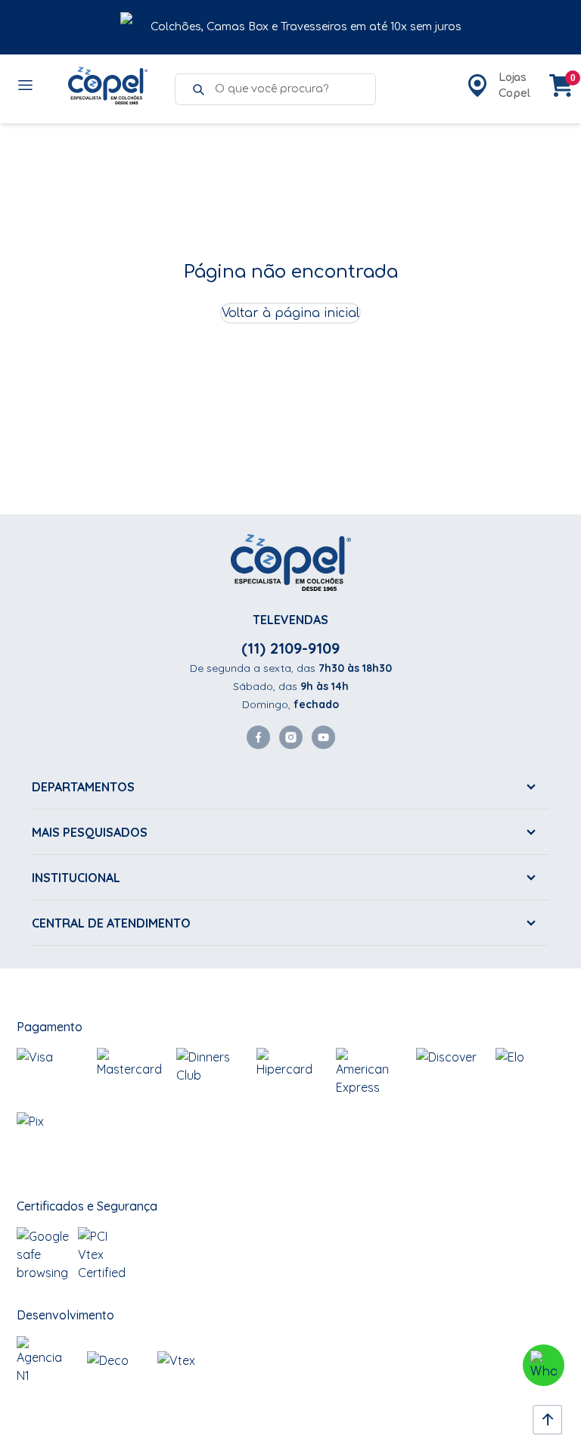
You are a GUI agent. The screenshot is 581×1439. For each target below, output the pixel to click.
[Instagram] (291, 737)
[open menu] (26, 86)
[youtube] (323, 737)
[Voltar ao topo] (543, 1415)
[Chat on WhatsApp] (543, 1365)
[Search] (198, 89)
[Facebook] (258, 737)
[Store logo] (108, 85)
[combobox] (287, 89)
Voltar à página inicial (290, 313)
